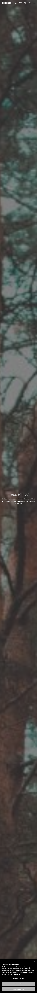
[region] (18, 976)
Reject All (18, 984)
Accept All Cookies (18, 989)
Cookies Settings (18, 978)
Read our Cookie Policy (14, 974)
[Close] (34, 961)
